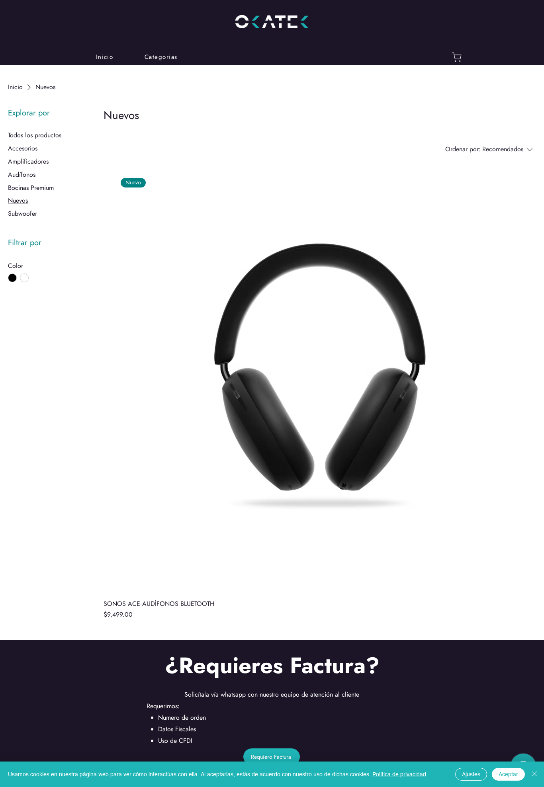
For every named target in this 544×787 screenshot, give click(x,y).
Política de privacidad (399, 774)
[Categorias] (456, 57)
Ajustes (471, 774)
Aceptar (508, 774)
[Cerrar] (534, 774)
